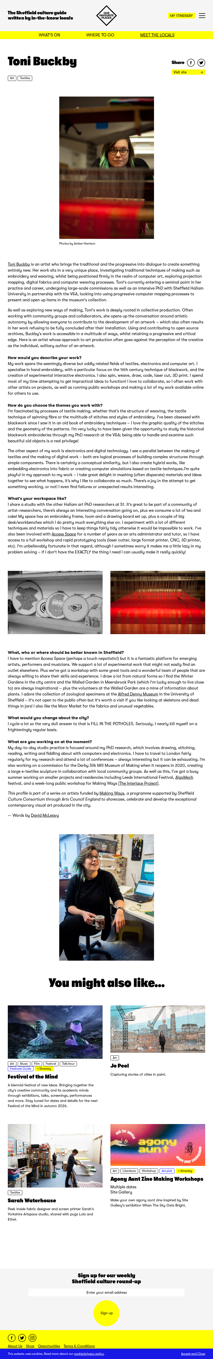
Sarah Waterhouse (32, 1200)
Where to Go (100, 35)
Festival (51, 1063)
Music (24, 1063)
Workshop (149, 1171)
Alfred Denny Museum (138, 694)
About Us (15, 1346)
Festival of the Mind (33, 1077)
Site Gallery (121, 1192)
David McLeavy (45, 815)
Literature (129, 1171)
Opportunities (49, 1346)
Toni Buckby (19, 264)
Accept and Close (193, 1354)
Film (37, 1063)
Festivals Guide (20, 1068)
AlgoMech (184, 777)
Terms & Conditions (79, 1346)
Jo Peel (119, 1066)
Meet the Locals (157, 35)
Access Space (64, 534)
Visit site (181, 72)
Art (12, 78)
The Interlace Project (138, 783)
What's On (49, 35)
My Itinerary (181, 16)
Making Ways (111, 793)
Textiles (25, 78)
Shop (30, 1346)
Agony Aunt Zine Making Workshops (156, 1179)
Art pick (167, 1171)
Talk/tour (68, 1063)
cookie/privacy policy (89, 1354)
